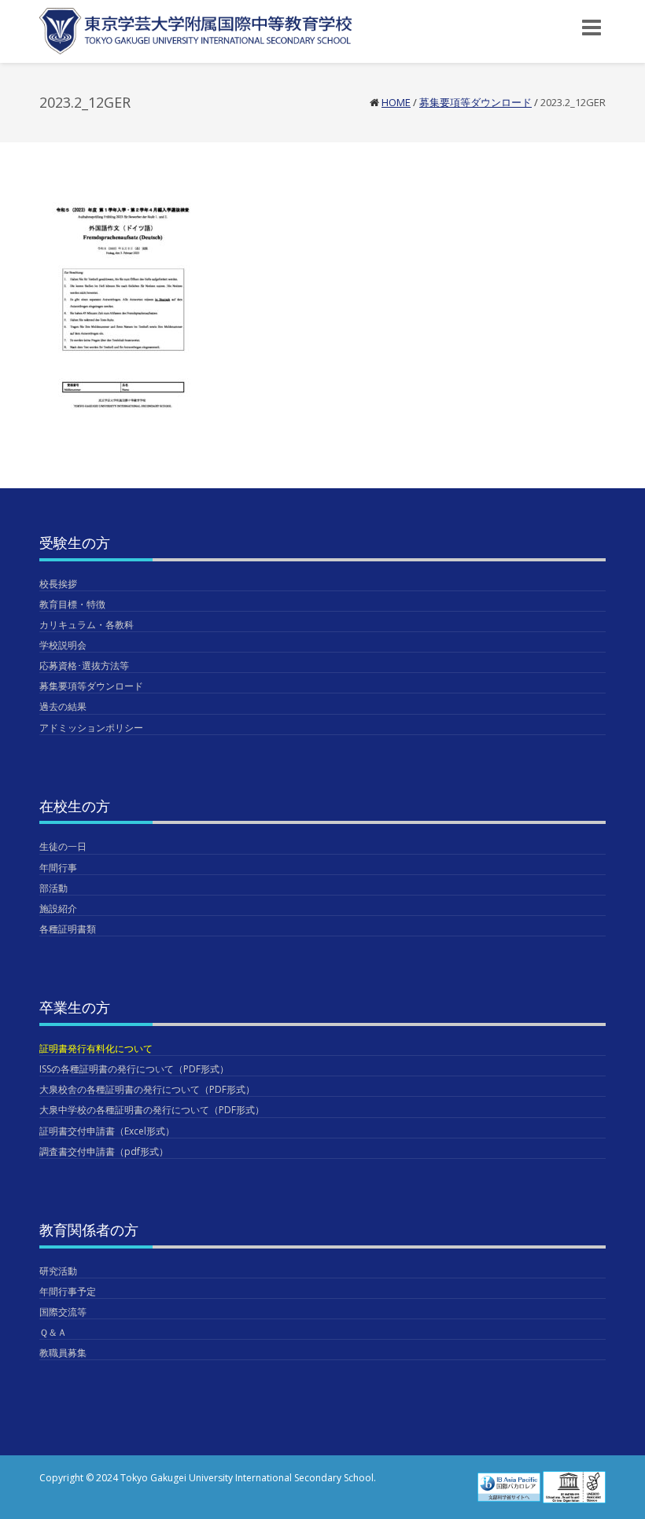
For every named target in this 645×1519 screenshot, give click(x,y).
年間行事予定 (67, 1291)
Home (396, 102)
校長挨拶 (58, 583)
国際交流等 (63, 1312)
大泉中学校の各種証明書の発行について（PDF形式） (151, 1109)
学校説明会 (63, 645)
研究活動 (58, 1271)
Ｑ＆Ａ (53, 1332)
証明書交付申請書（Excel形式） (107, 1131)
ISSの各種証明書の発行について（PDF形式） (134, 1069)
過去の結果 (63, 706)
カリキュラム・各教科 (86, 624)
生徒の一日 (63, 846)
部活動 (53, 888)
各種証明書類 (67, 929)
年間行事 (58, 867)
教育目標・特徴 (72, 604)
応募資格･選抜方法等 (84, 665)
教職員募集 (63, 1352)
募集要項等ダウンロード (475, 102)
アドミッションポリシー (91, 727)
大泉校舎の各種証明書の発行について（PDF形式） (147, 1089)
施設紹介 (58, 908)
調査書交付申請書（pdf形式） (103, 1151)
